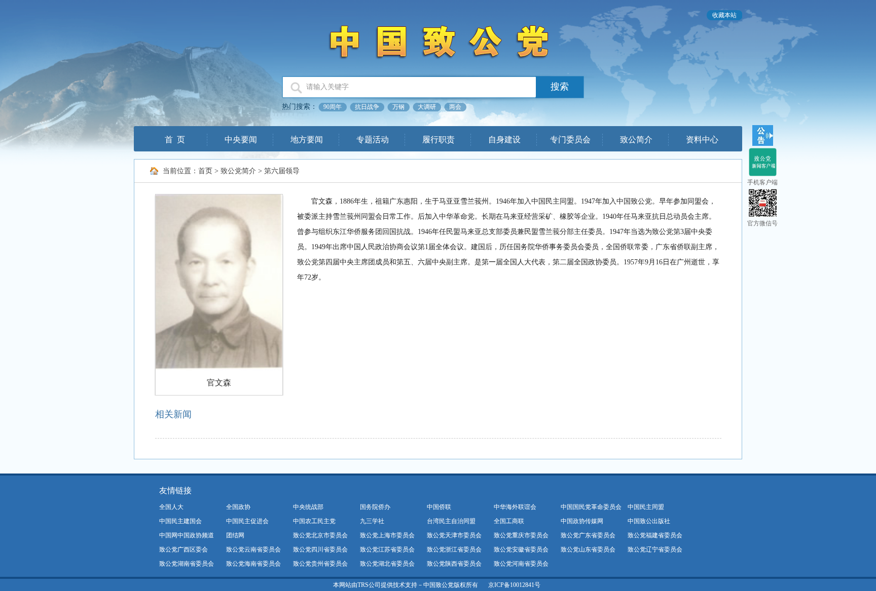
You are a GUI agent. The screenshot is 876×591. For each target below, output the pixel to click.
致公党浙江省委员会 (454, 549)
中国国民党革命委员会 (591, 506)
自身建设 (504, 139)
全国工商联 (509, 521)
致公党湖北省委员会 (387, 563)
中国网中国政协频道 (186, 535)
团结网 (235, 535)
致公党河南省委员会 (521, 563)
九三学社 (372, 521)
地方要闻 (306, 139)
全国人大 (171, 506)
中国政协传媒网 (582, 521)
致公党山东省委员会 (588, 549)
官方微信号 (762, 223)
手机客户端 (762, 182)
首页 (205, 171)
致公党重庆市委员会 (521, 535)
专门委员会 (570, 139)
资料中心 (702, 139)
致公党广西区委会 (183, 549)
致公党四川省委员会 (320, 549)
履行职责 (438, 139)
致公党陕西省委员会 (454, 563)
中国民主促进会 (247, 521)
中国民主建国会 (180, 521)
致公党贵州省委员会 (320, 563)
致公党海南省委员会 (253, 563)
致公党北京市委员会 (320, 535)
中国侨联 (439, 506)
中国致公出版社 (649, 521)
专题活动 (372, 139)
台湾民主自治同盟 (451, 521)
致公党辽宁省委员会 (655, 549)
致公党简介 (238, 171)
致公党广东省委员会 (588, 535)
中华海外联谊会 (515, 506)
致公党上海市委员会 (387, 535)
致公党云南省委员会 (253, 549)
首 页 (175, 139)
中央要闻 (241, 139)
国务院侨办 (375, 506)
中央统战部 (308, 506)
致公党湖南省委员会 (186, 563)
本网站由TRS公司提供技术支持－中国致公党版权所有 (405, 584)
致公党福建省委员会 (655, 535)
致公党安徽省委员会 (521, 549)
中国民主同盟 (646, 506)
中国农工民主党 (314, 521)
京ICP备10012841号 (514, 584)
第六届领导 (282, 171)
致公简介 (636, 139)
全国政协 (238, 506)
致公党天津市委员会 (454, 535)
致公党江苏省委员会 (387, 549)
